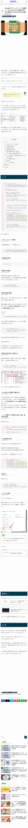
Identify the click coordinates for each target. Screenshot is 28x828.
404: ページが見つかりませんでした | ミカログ (12, 80)
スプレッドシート (13, 694)
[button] (3, 701)
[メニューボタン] (1, 1)
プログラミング (9, 16)
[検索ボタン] (26, 1)
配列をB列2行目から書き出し (13, 151)
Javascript (7, 694)
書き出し (9, 160)
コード (6, 142)
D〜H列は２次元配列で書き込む (14, 153)
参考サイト (7, 164)
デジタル (4, 16)
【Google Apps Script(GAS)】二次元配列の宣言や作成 (17, 610)
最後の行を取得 (10, 147)
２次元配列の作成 (11, 158)
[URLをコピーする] (25, 701)
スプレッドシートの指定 (12, 144)
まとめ (6, 167)
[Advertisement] (14, 53)
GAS (3, 694)
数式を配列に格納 (11, 149)
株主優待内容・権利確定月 (16, 553)
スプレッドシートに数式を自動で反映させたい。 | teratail (17, 601)
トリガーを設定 (10, 162)
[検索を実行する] (25, 737)
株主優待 (14, 16)
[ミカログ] (14, 1)
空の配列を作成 (10, 146)
